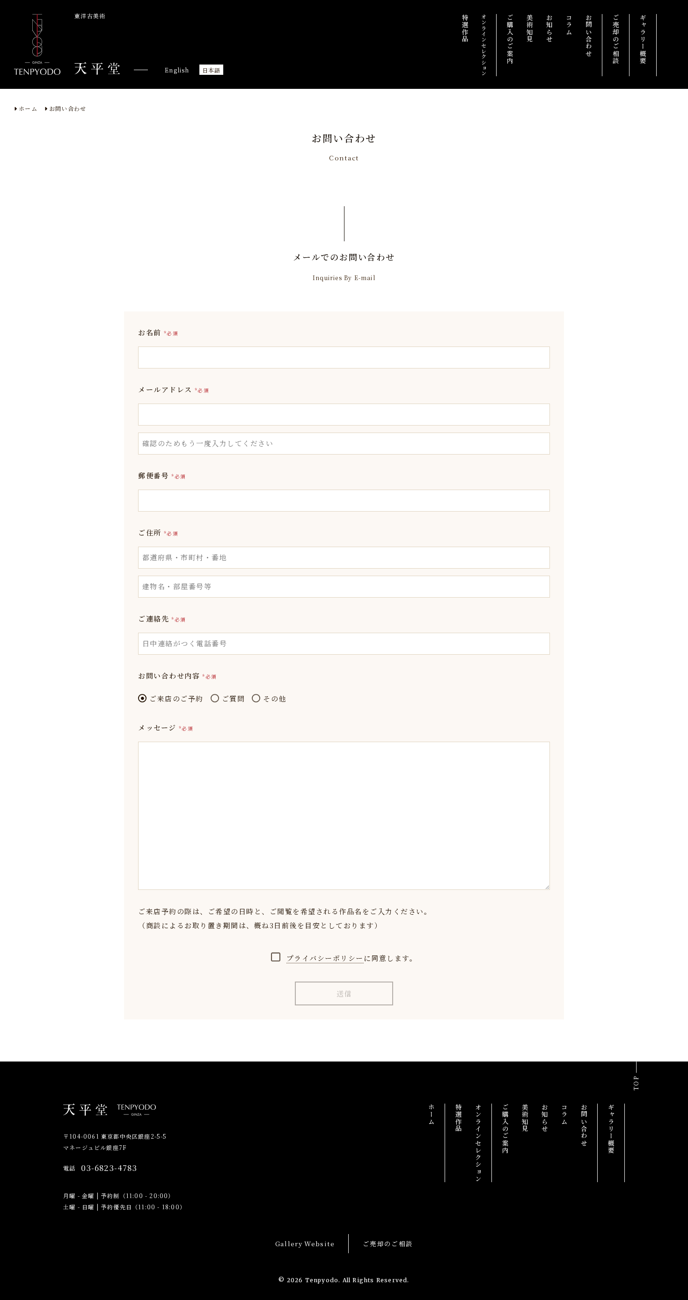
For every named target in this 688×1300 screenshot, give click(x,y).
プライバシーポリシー (325, 958)
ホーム (28, 108)
